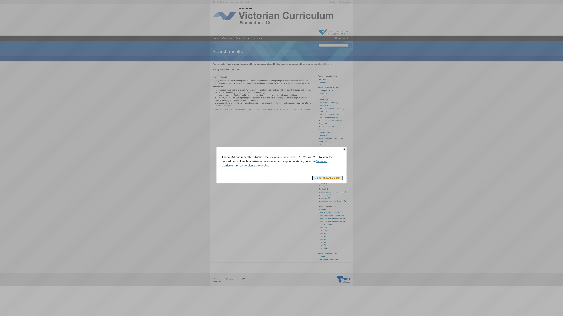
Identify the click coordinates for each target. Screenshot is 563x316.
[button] (344, 149)
